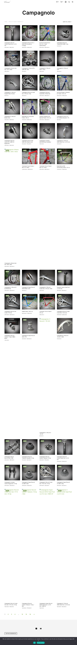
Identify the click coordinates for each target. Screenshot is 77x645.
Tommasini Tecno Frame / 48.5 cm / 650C (28, 166)
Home (6, 21)
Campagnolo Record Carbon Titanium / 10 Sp (45, 457)
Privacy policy (40, 642)
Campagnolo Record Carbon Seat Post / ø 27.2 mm (11, 44)
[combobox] (65, 22)
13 (26, 614)
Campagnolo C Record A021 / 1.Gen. (44, 69)
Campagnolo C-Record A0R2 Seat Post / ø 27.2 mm (63, 604)
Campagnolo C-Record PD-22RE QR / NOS (28, 69)
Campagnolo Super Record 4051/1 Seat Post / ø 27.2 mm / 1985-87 (45, 605)
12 (22, 614)
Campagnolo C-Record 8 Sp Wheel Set (10, 288)
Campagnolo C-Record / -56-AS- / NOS (63, 336)
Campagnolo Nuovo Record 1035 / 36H (9, 457)
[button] (57, 2)
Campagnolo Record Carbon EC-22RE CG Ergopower (9, 142)
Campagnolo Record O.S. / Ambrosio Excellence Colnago (28, 44)
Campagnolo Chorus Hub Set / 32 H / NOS (10, 69)
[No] (75, 641)
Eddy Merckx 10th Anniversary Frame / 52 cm (63, 166)
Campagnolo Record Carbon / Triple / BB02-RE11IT (10, 337)
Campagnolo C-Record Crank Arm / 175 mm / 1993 (45, 288)
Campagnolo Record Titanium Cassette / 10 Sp (28, 457)
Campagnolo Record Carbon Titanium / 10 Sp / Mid (28, 605)
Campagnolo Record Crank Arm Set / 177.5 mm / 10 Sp (11, 604)
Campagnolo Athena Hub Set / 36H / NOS (10, 264)
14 (30, 614)
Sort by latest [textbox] (67, 21)
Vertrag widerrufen (10, 633)
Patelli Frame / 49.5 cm (27, 311)
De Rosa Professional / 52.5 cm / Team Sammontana (44, 44)
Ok (34, 642)
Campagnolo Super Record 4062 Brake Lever (28, 288)
